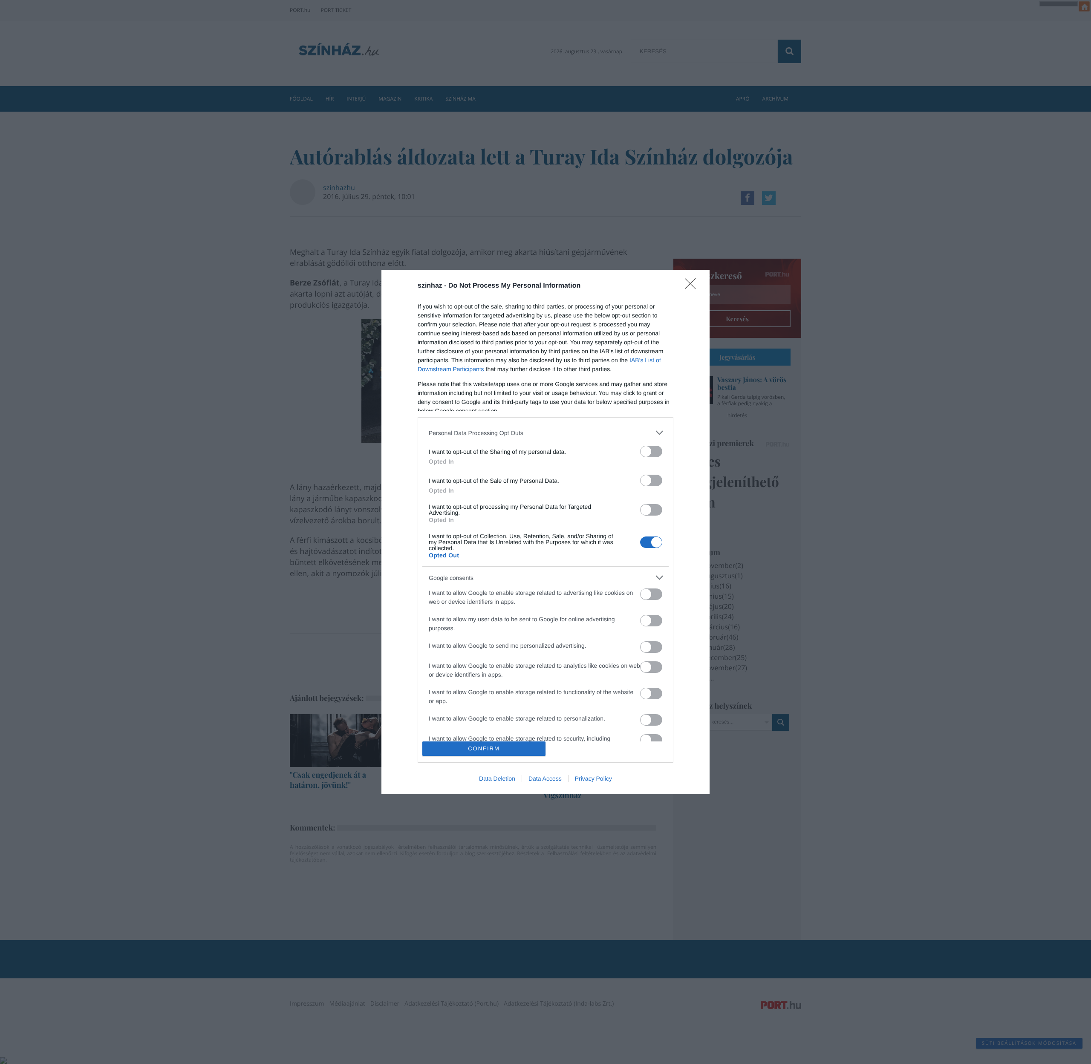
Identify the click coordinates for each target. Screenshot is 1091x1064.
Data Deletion (497, 778)
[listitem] (545, 432)
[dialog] (545, 532)
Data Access (545, 778)
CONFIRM (484, 748)
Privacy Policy (593, 778)
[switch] (651, 451)
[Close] (693, 286)
